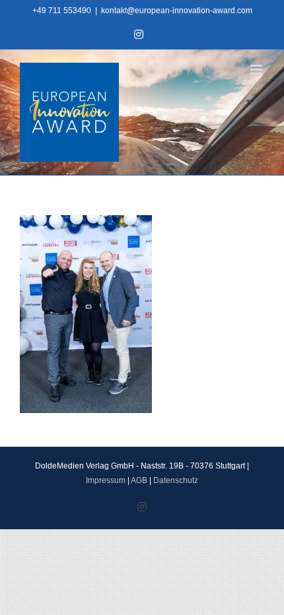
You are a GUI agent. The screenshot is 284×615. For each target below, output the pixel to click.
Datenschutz (175, 480)
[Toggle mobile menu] (257, 70)
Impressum (105, 480)
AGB (139, 480)
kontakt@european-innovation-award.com (176, 10)
